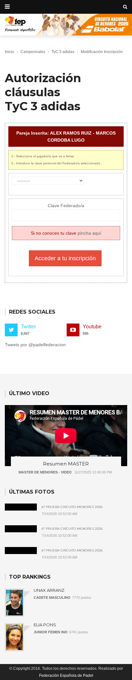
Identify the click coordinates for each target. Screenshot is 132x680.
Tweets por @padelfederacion (35, 344)
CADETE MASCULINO (52, 597)
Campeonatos (33, 52)
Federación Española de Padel (66, 675)
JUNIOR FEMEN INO (51, 632)
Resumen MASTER (66, 464)
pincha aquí (89, 233)
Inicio (9, 52)
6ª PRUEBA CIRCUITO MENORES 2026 (72, 507)
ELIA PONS (45, 624)
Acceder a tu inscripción (65, 258)
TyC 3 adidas (63, 52)
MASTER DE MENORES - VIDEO (45, 472)
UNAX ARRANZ (49, 590)
